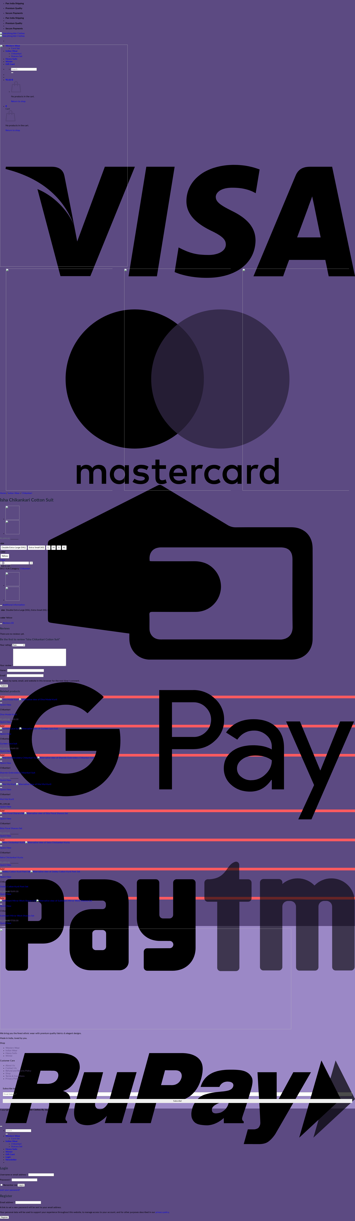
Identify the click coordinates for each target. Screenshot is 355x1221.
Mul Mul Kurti (7, 799)
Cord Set (15, 1139)
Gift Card (10, 1154)
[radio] (14, 548)
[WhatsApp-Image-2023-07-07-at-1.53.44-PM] (64, 266)
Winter (9, 1056)
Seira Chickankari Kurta (11, 857)
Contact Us (11, 1068)
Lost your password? (10, 1190)
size (2, 543)
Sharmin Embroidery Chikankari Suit (17, 773)
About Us (10, 1065)
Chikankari (27, 493)
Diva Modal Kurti (8, 714)
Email (3, 675)
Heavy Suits (11, 1053)
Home (3, 493)
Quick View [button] (5, 705)
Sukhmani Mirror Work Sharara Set (17, 916)
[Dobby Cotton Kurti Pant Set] (12, 533)
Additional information (13, 605)
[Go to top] (1, 1126)
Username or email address (14, 1175)
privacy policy (162, 1212)
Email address (7, 1202)
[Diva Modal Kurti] (12, 519)
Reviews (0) (8, 623)
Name (3, 670)
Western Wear (13, 1048)
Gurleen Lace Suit (8, 744)
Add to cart (5, 566)
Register (4, 1217)
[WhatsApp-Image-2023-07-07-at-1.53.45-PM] (177, 380)
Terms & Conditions (15, 1076)
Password (5, 1180)
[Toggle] (1, 605)
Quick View (5, 722)
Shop (8, 1073)
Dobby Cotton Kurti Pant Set (14, 887)
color (2, 552)
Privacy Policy (12, 1079)
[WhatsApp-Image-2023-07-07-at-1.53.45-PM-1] (296, 380)
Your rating (6, 645)
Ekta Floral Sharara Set (11, 828)
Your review (6, 665)
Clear (2, 560)
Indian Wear (14, 493)
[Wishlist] (1, 702)
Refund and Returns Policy (18, 1071)
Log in (21, 1185)
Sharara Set (16, 1146)
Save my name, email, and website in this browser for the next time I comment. (41, 681)
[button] (11, 1160)
